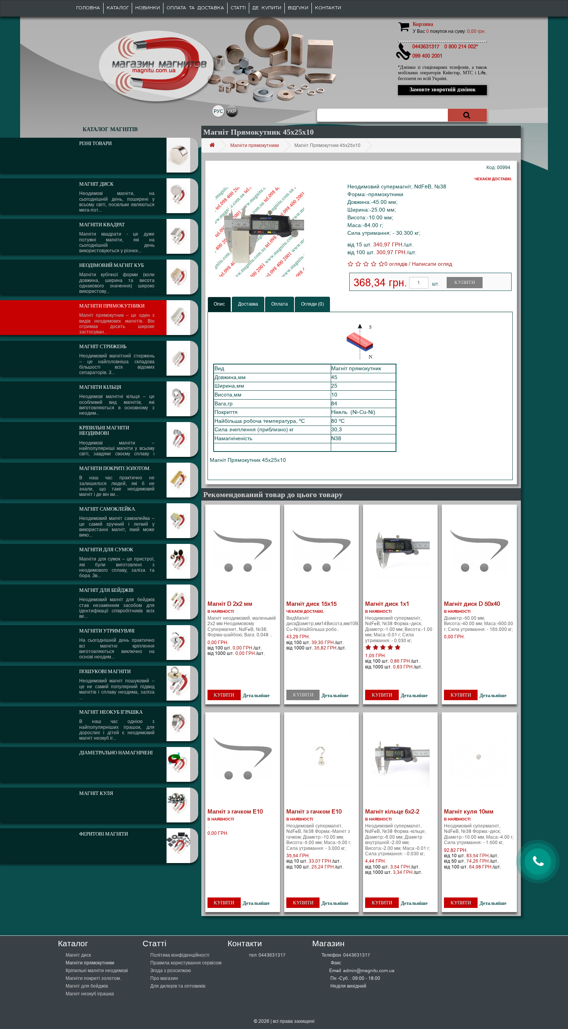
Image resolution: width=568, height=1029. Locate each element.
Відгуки (298, 7)
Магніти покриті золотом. (93, 978)
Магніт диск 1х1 (387, 604)
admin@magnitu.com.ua (369, 970)
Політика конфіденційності (179, 955)
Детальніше (256, 695)
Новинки (147, 7)
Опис (219, 304)
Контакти (328, 7)
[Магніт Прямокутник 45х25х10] (260, 232)
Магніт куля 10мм (468, 811)
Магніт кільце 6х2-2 (392, 811)
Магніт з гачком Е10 (235, 811)
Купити (464, 282)
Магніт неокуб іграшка (90, 994)
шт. (435, 284)
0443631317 (272, 955)
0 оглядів (395, 264)
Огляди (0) (312, 304)
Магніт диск (78, 955)
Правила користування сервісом (185, 963)
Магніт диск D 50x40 (472, 604)
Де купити (266, 7)
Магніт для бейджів (87, 986)
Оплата (279, 304)
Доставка (248, 304)
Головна (88, 7)
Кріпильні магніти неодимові (97, 970)
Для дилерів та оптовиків (177, 986)
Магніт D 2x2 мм (229, 604)
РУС (218, 111)
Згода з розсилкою (170, 970)
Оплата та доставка (195, 7)
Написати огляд (432, 264)
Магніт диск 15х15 (311, 604)
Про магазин (164, 978)
